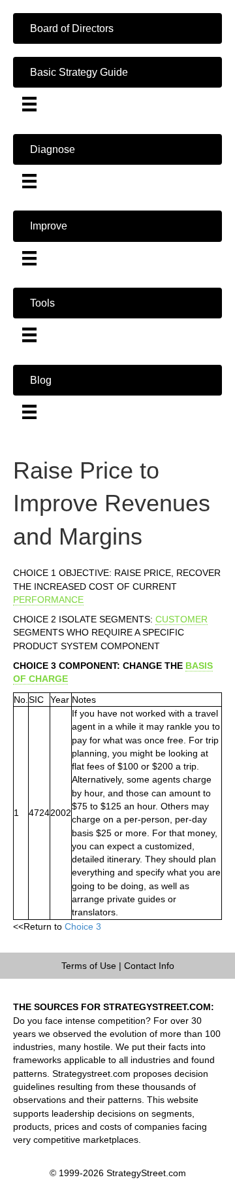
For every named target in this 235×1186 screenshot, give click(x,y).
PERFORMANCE (48, 599)
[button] (117, 28)
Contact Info (149, 965)
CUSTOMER (181, 619)
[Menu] (29, 104)
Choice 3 (83, 926)
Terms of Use (88, 965)
